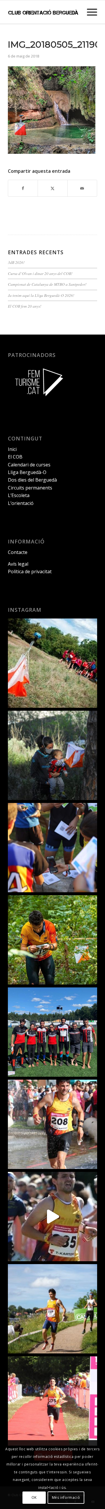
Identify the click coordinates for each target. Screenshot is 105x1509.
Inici (12, 449)
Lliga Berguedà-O (27, 472)
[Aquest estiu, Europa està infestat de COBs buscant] (52, 1032)
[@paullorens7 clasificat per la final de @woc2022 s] (52, 1216)
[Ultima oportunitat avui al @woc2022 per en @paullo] (52, 1308)
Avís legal (18, 564)
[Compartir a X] (52, 188)
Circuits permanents (30, 488)
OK (34, 1497)
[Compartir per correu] (82, 188)
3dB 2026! (16, 262)
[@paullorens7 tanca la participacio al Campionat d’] (52, 939)
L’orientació (21, 503)
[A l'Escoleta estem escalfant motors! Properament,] (52, 755)
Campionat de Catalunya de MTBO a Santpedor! (47, 284)
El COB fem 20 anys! (24, 306)
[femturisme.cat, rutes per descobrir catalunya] (37, 400)
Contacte (17, 552)
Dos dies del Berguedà (32, 480)
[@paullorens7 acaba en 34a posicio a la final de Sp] (52, 1124)
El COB (15, 457)
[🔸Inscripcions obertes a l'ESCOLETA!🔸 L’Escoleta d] (52, 663)
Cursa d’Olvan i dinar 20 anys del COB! (40, 273)
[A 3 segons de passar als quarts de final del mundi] (52, 1401)
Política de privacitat (30, 571)
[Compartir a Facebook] (23, 188)
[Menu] (89, 12)
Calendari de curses (29, 464)
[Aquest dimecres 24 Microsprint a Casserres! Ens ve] (52, 847)
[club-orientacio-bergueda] (43, 12)
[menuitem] (89, 12)
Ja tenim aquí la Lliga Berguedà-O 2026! (41, 295)
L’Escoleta (18, 495)
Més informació (66, 1497)
